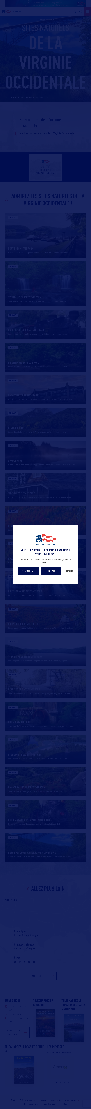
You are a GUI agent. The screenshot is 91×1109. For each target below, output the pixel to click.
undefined (50, 571)
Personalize (68, 571)
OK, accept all (28, 571)
